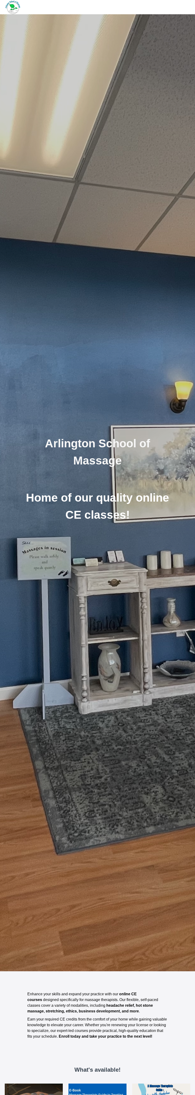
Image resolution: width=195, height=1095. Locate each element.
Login (186, 7)
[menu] (184, 7)
